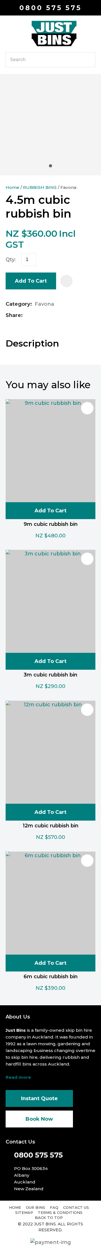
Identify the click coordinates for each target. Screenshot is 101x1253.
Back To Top (49, 1217)
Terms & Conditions (60, 1212)
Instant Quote (39, 1098)
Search (88, 59)
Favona (68, 187)
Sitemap (24, 1212)
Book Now (39, 1119)
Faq (54, 1207)
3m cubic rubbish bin (50, 675)
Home (12, 187)
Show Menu (9, 33)
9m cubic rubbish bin (51, 524)
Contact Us (76, 1207)
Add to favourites (87, 408)
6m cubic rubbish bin (51, 976)
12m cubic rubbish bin (51, 826)
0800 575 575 (50, 8)
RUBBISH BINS (40, 187)
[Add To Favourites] (66, 281)
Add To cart (50, 511)
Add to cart (31, 281)
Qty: (11, 259)
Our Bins (35, 1207)
